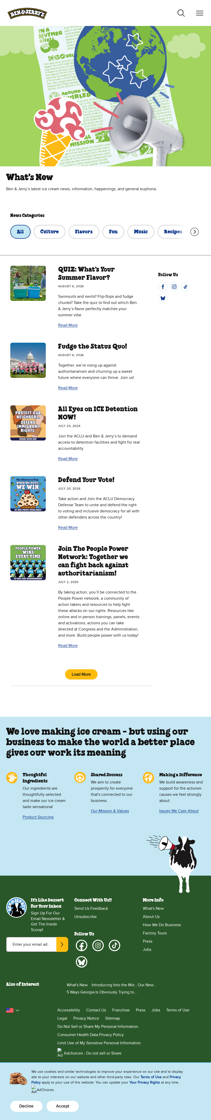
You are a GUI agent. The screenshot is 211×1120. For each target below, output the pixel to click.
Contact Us (96, 1010)
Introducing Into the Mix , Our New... (124, 985)
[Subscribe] (62, 944)
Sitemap (112, 1018)
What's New (153, 908)
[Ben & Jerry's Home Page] (27, 13)
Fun (113, 232)
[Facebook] (163, 286)
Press (147, 941)
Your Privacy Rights (144, 1082)
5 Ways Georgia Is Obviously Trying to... (102, 992)
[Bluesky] (163, 298)
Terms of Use (177, 1010)
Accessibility (68, 1010)
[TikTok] (185, 286)
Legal (62, 1018)
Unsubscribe (85, 916)
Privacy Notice (86, 1018)
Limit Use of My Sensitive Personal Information (99, 1043)
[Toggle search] (181, 13)
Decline (26, 1106)
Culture (49, 232)
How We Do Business (162, 924)
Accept (62, 1106)
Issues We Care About (179, 810)
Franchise (121, 1010)
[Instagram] (174, 286)
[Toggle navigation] (199, 13)
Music (141, 232)
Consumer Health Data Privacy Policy (90, 1034)
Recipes (173, 232)
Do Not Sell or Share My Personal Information (97, 1026)
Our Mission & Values (110, 810)
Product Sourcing (38, 817)
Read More (68, 325)
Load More (81, 674)
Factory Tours (155, 933)
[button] (13, 1010)
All (20, 232)
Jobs (147, 949)
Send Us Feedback (91, 908)
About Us (151, 916)
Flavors (84, 232)
